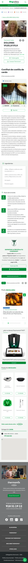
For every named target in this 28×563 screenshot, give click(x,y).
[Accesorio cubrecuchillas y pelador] (7, 379)
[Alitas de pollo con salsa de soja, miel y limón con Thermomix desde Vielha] (14, 300)
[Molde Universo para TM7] (7, 403)
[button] (25, 2)
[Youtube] (11, 519)
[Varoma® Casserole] (20, 379)
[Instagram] (16, 519)
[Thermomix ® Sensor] (20, 403)
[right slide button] (25, 323)
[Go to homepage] (14, 2)
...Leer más (21, 54)
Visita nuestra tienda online (13, 5)
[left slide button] (2, 323)
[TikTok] (21, 519)
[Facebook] (6, 519)
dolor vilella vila (5, 8)
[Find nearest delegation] (2, 2)
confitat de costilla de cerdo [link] (20, 8)
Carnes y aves (6, 307)
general (11, 8)
